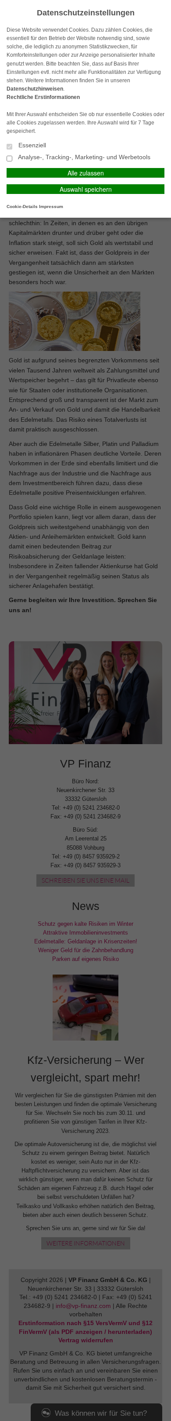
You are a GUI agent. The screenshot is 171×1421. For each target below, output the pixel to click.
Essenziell (31, 145)
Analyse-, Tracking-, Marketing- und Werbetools (83, 157)
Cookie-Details (22, 206)
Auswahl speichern (86, 189)
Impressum (51, 206)
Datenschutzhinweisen (35, 89)
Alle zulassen (86, 172)
